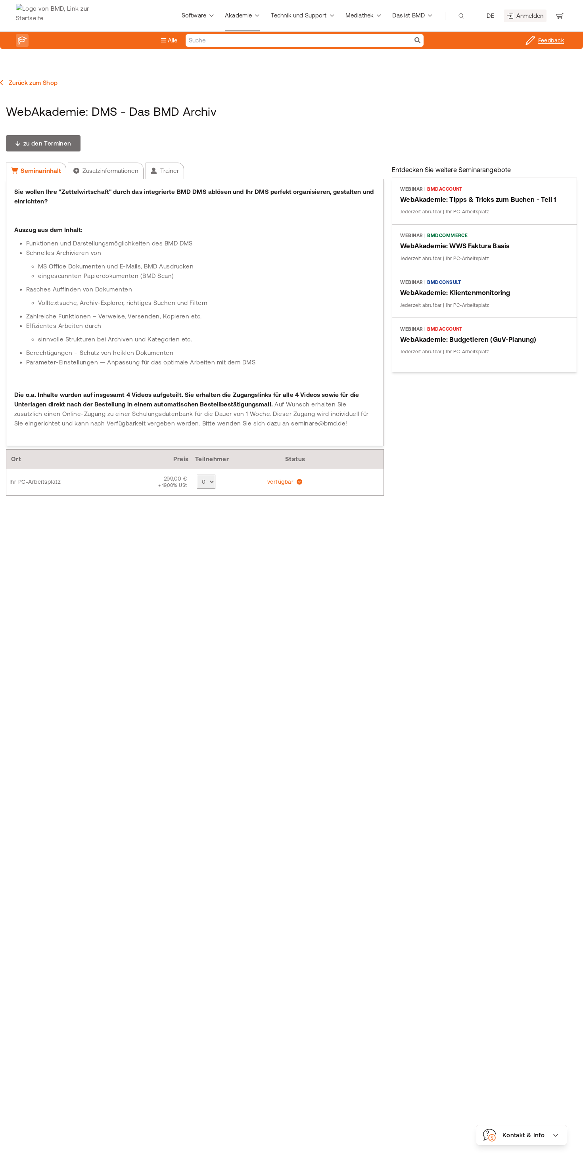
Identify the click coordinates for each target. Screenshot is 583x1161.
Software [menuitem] (194, 15)
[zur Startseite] (57, 16)
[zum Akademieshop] (22, 40)
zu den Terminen (46, 143)
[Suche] (417, 40)
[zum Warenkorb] (560, 16)
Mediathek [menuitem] (359, 15)
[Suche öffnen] (461, 16)
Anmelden (529, 15)
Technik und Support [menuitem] (299, 15)
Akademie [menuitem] (238, 15)
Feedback (551, 40)
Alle (172, 40)
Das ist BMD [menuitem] (408, 15)
